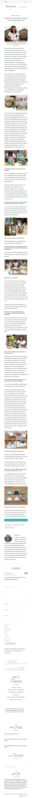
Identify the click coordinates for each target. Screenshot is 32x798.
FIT (10, 281)
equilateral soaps (15, 121)
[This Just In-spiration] (16, 690)
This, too (9, 199)
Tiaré (19, 516)
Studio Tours (9, 527)
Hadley (17, 535)
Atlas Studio (7, 413)
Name (6, 604)
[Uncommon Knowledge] (16, 697)
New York (16, 524)
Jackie (13, 210)
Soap (22, 524)
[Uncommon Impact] (16, 692)
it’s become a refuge (14, 64)
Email (6, 610)
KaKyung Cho (8, 42)
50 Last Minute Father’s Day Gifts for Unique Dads (15, 740)
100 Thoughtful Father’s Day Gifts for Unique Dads (15, 746)
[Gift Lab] (16, 694)
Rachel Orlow (16, 45)
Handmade (8, 524)
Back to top (23, 796)
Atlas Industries (17, 82)
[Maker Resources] (16, 699)
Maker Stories (16, 15)
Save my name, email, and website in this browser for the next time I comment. (7, 632)
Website (6, 615)
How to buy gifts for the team (11, 734)
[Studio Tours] (16, 687)
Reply (26, 573)
